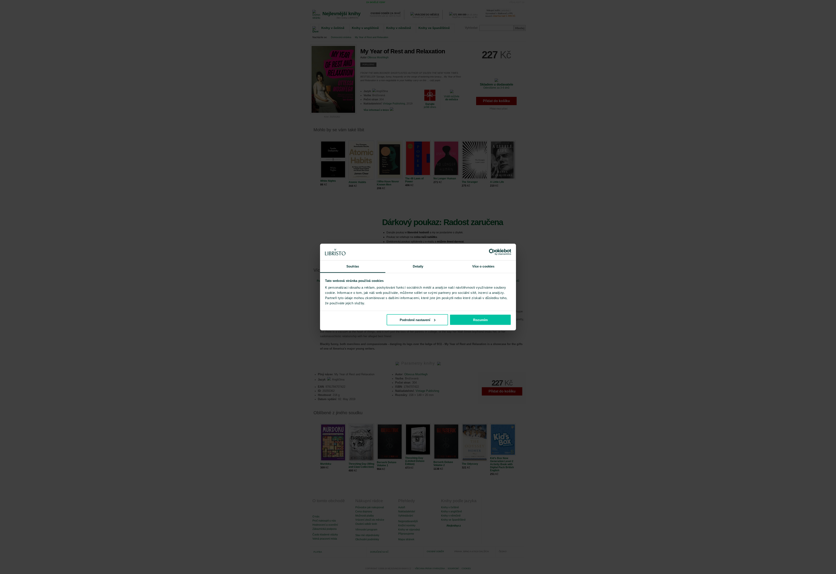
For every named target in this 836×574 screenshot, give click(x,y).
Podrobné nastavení (415, 320)
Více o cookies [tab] (483, 266)
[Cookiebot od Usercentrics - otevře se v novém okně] (492, 252)
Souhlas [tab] (352, 266)
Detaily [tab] (418, 266)
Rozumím (480, 320)
